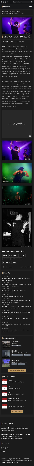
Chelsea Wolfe (15, 342)
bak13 (14, 262)
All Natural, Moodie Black (19, 362)
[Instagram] (3, 2)
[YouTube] (5, 2)
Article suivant (8, 267)
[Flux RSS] (7, 2)
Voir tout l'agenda (17, 411)
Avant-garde (27, 354)
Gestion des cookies (12, 462)
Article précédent (25, 267)
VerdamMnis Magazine (8, 11)
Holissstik (14, 351)
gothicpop (6, 259)
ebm (20, 259)
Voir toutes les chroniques (17, 370)
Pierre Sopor (9, 41)
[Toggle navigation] (30, 6)
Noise (19, 364)
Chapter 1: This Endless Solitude (21, 353)
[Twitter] (24, 251)
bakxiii (5, 255)
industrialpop (13, 255)
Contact (3, 451)
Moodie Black (15, 360)
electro (22, 255)
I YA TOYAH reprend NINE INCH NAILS (12, 296)
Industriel (20, 354)
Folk (13, 345)
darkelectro (7, 262)
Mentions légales (12, 460)
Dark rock (18, 345)
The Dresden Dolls (13, 399)
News (18, 11)
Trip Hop (14, 354)
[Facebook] (1, 2)
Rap (24, 364)
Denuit (10, 380)
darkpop (14, 259)
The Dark (14, 343)
